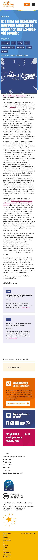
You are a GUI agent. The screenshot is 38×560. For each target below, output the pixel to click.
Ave (34, 533)
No (29, 433)
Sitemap (5, 550)
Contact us (6, 470)
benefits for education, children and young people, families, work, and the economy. (17, 203)
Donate (27, 4)
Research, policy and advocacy (14, 456)
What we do (11, 96)
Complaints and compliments (13, 473)
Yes (25, 433)
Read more (25, 307)
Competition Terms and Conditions (7, 555)
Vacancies (6, 467)
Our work (6, 454)
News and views (21, 96)
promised (12, 107)
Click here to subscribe (16, 403)
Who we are (7, 462)
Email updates (8, 465)
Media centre (7, 459)
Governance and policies (7, 535)
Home (4, 96)
